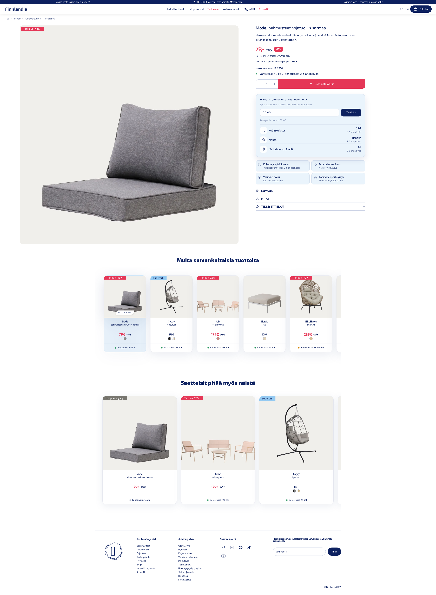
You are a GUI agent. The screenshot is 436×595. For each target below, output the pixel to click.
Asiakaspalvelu (231, 9)
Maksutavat (183, 561)
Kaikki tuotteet (175, 9)
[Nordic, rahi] (264, 296)
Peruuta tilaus (184, 579)
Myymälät (249, 9)
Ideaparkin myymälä (146, 568)
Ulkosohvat (50, 18)
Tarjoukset (213, 9)
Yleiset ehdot (184, 564)
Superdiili (264, 9)
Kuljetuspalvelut (185, 553)
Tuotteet (17, 18)
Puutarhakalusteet (33, 18)
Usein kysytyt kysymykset (190, 568)
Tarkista (351, 112)
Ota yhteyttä (184, 546)
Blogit (139, 564)
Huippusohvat (196, 9)
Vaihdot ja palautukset (188, 557)
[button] (404, 9)
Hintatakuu (183, 576)
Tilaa (334, 551)
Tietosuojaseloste (186, 572)
